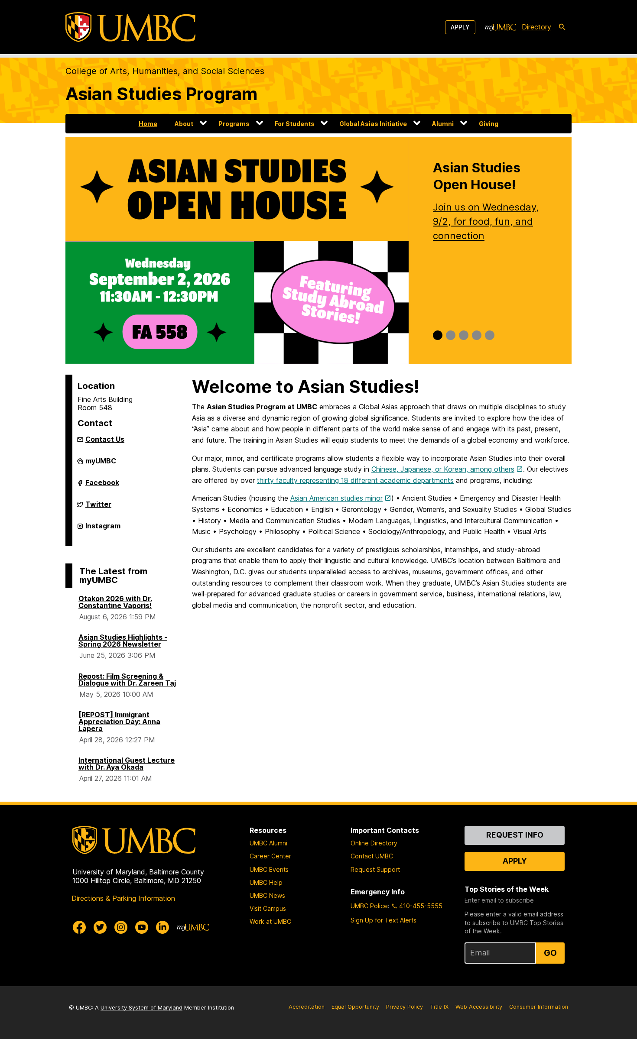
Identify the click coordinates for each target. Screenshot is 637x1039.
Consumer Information (538, 1006)
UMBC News (267, 895)
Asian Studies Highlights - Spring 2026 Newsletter (122, 640)
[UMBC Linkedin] (162, 927)
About (184, 123)
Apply (460, 27)
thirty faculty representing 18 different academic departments (355, 480)
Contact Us (104, 439)
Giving (488, 123)
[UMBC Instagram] (120, 927)
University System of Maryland (141, 1007)
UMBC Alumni (268, 843)
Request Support (375, 869)
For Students (295, 123)
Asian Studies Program (161, 93)
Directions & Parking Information (123, 898)
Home (148, 123)
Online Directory (374, 843)
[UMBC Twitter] (100, 927)
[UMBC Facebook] (79, 927)
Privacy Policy (404, 1006)
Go (550, 953)
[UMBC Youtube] (141, 927)
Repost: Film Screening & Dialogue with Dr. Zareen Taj (127, 679)
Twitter (98, 507)
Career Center (270, 856)
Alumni (443, 123)
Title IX (439, 1006)
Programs (234, 123)
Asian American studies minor (336, 498)
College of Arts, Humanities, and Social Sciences (164, 71)
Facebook (102, 486)
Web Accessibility (478, 1006)
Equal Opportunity (355, 1006)
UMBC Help (266, 882)
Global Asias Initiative (373, 123)
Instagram (102, 529)
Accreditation (307, 1006)
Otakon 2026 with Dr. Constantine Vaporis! (115, 602)
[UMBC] (130, 27)
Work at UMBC (270, 921)
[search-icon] (562, 27)
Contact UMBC (372, 856)
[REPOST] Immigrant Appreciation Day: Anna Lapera (119, 721)
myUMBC (100, 464)
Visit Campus (268, 908)
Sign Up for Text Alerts (383, 920)
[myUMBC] (500, 27)
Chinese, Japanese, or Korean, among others (442, 469)
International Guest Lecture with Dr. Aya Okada (126, 763)
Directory (536, 27)
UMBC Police (369, 906)
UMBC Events (269, 869)
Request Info (514, 834)
